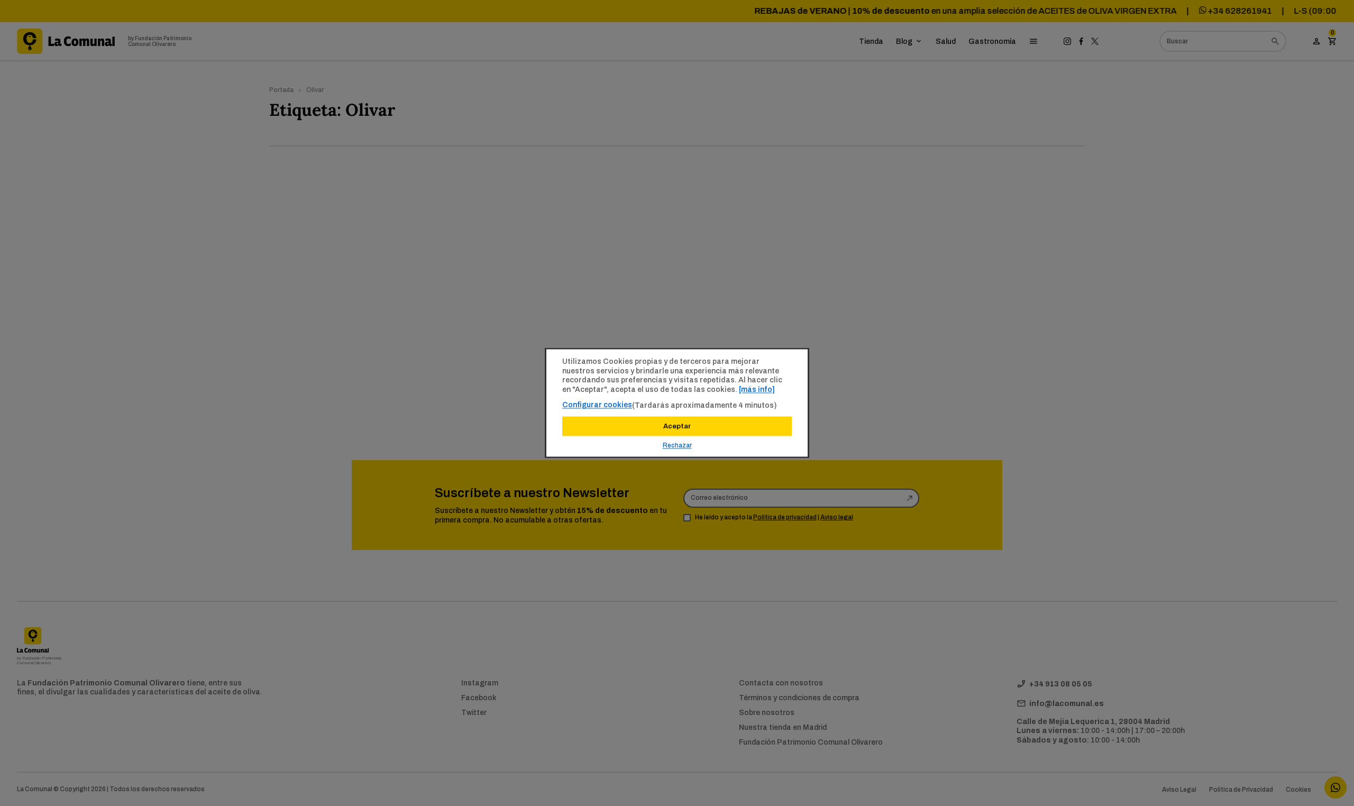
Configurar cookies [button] (597, 404)
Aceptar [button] (677, 427)
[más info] (757, 389)
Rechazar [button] (677, 446)
